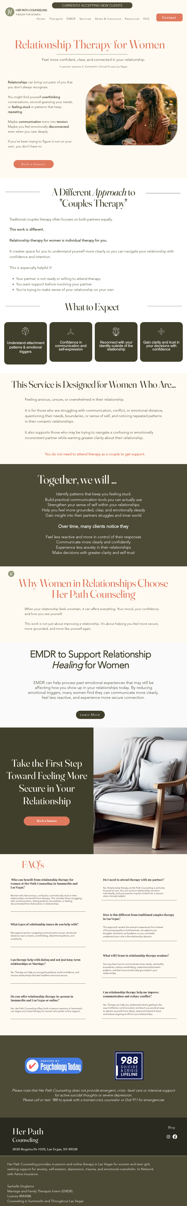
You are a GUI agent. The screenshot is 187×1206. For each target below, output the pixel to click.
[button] (85, 18)
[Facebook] (175, 1136)
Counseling (25, 1139)
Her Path (28, 1131)
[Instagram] (168, 1136)
